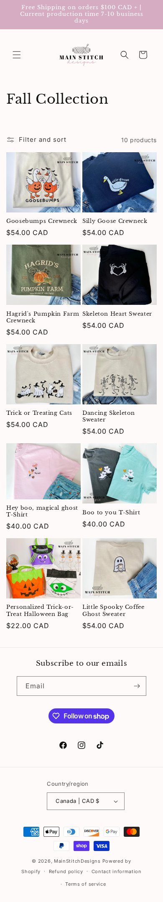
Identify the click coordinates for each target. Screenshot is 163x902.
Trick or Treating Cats (39, 413)
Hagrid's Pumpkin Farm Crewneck (42, 317)
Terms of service (85, 884)
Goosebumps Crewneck (41, 221)
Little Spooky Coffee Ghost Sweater (113, 610)
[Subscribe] (136, 686)
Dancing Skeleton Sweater (108, 416)
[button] (17, 55)
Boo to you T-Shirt (111, 512)
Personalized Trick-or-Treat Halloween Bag (40, 610)
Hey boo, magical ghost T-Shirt (42, 511)
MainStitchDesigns (77, 861)
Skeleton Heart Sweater (117, 314)
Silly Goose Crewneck (115, 221)
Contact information (117, 871)
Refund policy (66, 871)
